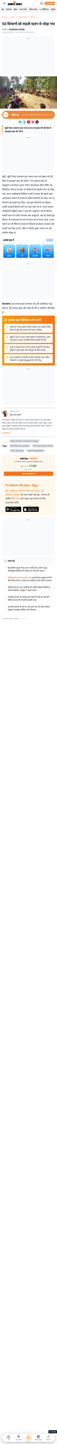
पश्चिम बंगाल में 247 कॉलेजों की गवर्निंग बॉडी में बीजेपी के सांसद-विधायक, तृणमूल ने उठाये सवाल (29, 589)
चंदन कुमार (17, 414)
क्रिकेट (8, 494)
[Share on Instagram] (32, 122)
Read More (6, 433)
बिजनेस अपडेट (33, 490)
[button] (28, 92)
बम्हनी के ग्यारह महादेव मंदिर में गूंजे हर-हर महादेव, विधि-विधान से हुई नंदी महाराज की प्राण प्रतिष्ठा (30, 328)
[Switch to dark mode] (42, 3)
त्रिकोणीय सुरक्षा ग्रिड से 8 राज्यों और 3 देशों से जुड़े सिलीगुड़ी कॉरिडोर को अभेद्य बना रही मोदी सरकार (27, 569)
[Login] (28, 1437)
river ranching (17, 450)
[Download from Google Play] (13, 509)
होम (3, 9)
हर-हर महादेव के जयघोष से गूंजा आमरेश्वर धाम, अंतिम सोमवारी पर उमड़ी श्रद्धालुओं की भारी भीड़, (29, 359)
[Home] (15, 3)
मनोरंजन (21, 490)
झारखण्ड (9, 9)
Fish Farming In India (42, 446)
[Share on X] (37, 122)
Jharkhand (22, 17)
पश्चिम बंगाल (33, 9)
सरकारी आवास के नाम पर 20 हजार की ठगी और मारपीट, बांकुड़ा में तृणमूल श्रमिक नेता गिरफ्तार (29, 608)
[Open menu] (4, 3)
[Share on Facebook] (24, 122)
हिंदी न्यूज (16, 498)
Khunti (33, 17)
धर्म (42, 490)
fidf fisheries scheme (20, 446)
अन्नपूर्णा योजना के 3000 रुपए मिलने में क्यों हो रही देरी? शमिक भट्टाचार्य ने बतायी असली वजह (29, 598)
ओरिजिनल (45, 9)
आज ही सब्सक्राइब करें (28, 473)
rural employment (36, 450)
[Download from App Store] (31, 509)
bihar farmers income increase (24, 441)
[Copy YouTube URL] (28, 122)
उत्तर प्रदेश (23, 9)
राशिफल (16, 494)
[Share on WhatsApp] (20, 122)
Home (4, 17)
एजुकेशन (53, 9)
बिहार (15, 9)
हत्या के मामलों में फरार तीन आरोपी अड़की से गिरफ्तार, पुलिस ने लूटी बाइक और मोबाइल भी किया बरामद (30, 348)
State (13, 17)
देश (6, 490)
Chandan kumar (17, 29)
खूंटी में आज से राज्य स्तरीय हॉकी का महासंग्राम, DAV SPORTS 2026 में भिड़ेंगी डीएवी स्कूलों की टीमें (30, 338)
